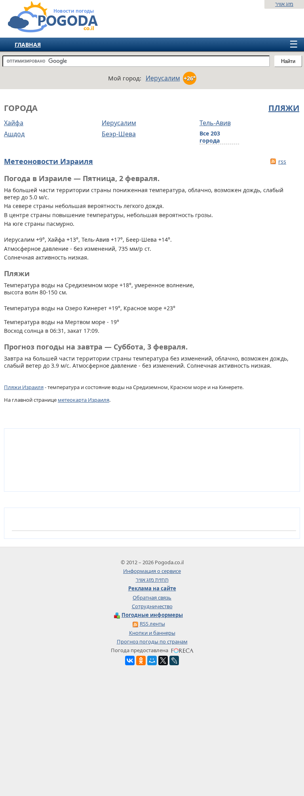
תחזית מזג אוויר (152, 579)
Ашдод (14, 134)
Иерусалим (119, 123)
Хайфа (13, 123)
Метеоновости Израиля (48, 161)
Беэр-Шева (119, 134)
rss (282, 161)
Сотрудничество (152, 606)
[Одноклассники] (141, 660)
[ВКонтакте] (130, 660)
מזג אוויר (284, 4)
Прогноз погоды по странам (152, 641)
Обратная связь (152, 597)
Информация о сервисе (152, 571)
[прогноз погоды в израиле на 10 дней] (45, 29)
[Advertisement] (152, 732)
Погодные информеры (152, 614)
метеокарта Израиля (83, 399)
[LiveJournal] (174, 660)
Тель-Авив (215, 123)
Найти (288, 61)
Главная (28, 44)
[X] (163, 660)
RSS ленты (152, 623)
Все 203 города (210, 137)
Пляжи (283, 108)
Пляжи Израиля (24, 387)
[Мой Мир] (152, 660)
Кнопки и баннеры (152, 632)
